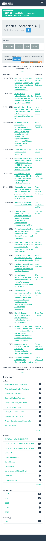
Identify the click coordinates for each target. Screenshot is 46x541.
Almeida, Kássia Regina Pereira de (17, 389)
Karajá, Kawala (10, 425)
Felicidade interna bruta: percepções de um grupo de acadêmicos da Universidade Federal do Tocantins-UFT (23, 246)
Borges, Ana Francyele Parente (16, 403)
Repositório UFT (9, 11)
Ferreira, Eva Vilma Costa (14, 416)
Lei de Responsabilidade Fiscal (16, 471)
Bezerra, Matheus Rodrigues (15, 398)
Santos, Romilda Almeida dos (39, 124)
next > (23, 71)
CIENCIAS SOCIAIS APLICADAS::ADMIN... (20, 444)
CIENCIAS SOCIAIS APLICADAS (16, 439)
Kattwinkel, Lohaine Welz (39, 231)
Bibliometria (9, 453)
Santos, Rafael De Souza (38, 257)
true (6, 521)
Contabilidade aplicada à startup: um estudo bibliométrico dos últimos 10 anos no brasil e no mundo (23, 233)
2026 (7, 503)
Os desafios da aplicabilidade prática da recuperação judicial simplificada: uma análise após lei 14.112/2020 (23, 98)
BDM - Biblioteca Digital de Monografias (20, 13)
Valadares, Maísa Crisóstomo (39, 176)
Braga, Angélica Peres (13, 407)
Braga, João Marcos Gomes (14, 412)
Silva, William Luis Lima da (39, 277)
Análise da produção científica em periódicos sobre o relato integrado (23, 257)
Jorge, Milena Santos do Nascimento (18, 421)
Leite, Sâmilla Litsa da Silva (39, 204)
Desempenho (9, 466)
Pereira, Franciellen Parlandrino (39, 346)
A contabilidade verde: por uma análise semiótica (22, 152)
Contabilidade (10, 462)
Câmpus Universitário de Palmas (17, 15)
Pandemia (8, 476)
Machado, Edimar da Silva (38, 244)
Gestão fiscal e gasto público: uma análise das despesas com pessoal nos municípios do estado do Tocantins (23, 178)
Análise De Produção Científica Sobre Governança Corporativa (23, 359)
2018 (7, 512)
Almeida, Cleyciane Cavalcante (39, 96)
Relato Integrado (11, 480)
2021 (7, 494)
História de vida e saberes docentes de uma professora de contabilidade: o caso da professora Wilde (23, 317)
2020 (7, 498)
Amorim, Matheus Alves (13, 393)
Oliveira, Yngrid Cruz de (39, 359)
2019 (7, 508)
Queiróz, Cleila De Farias (38, 293)
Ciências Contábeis (12, 457)
